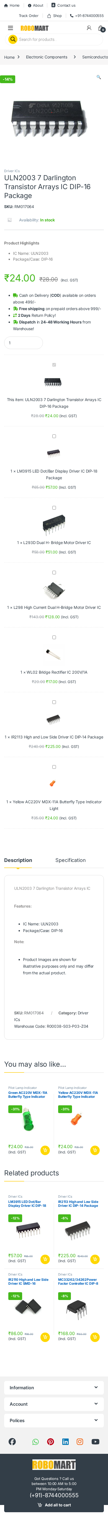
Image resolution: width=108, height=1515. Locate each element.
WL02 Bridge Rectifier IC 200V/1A (57, 672)
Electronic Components (46, 57)
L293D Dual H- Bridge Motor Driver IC (57, 542)
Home (15, 5)
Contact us (66, 5)
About (38, 5)
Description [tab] (18, 860)
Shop (57, 15)
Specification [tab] (70, 860)
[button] (98, 77)
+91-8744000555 (89, 15)
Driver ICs (12, 171)
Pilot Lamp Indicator (22, 1088)
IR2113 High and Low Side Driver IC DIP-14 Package (57, 737)
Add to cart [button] (45, 1150)
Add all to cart (58, 1504)
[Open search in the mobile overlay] (54, 39)
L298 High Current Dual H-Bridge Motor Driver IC (57, 607)
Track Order (28, 15)
